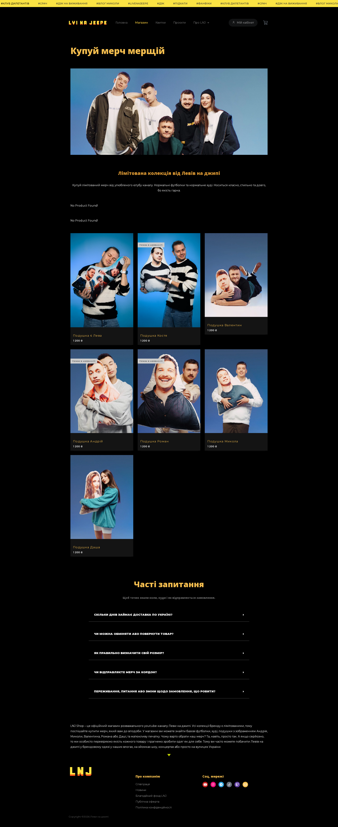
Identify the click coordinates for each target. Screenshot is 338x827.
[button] (169, 615)
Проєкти (179, 22)
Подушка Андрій (88, 441)
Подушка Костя (153, 335)
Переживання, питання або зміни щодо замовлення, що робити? (154, 691)
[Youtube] (205, 784)
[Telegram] (221, 784)
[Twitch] (237, 784)
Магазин (141, 22)
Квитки (160, 22)
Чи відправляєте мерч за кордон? (125, 672)
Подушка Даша (86, 547)
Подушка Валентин (224, 325)
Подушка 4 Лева (87, 335)
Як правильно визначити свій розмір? (129, 653)
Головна (121, 22)
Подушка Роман (154, 441)
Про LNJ (199, 22)
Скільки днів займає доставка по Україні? (133, 614)
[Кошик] (266, 23)
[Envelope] (245, 784)
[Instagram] (213, 784)
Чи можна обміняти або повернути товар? (134, 634)
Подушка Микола (222, 441)
